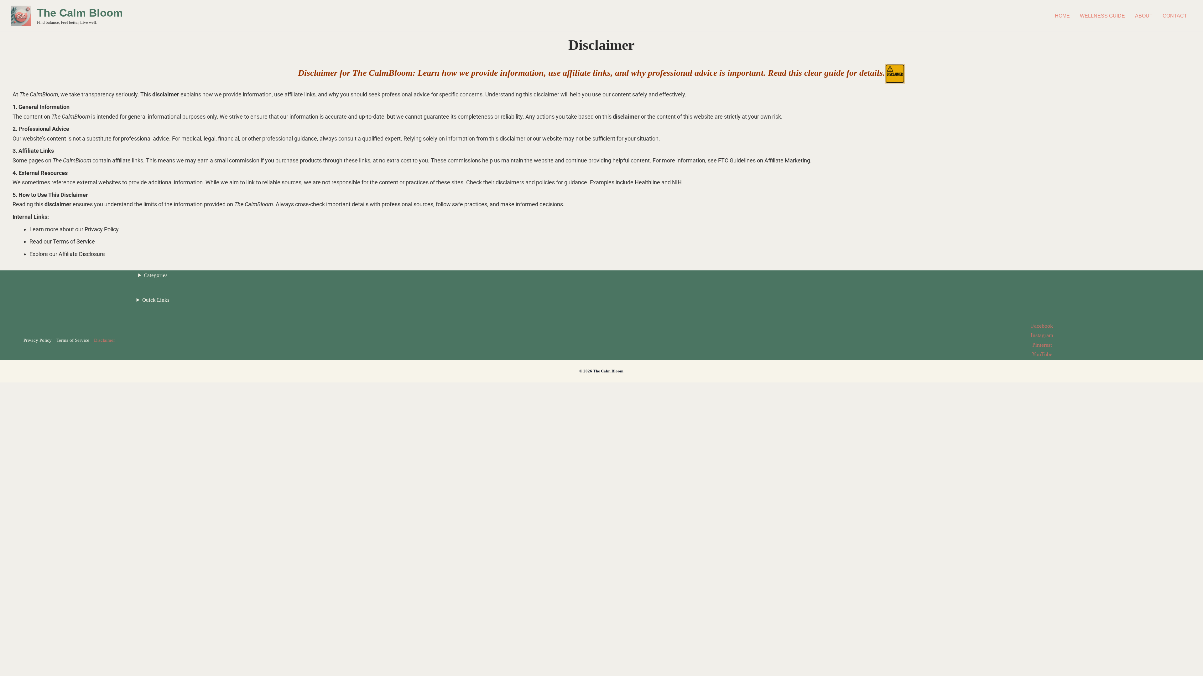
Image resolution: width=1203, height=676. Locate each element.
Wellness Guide (1102, 15)
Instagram (1042, 335)
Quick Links (155, 300)
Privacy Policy (102, 229)
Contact (1175, 15)
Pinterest (1042, 345)
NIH (677, 182)
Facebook (1042, 326)
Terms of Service (74, 241)
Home (1062, 15)
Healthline (647, 182)
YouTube (1042, 354)
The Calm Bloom (80, 13)
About (1144, 15)
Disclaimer (104, 340)
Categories (156, 275)
